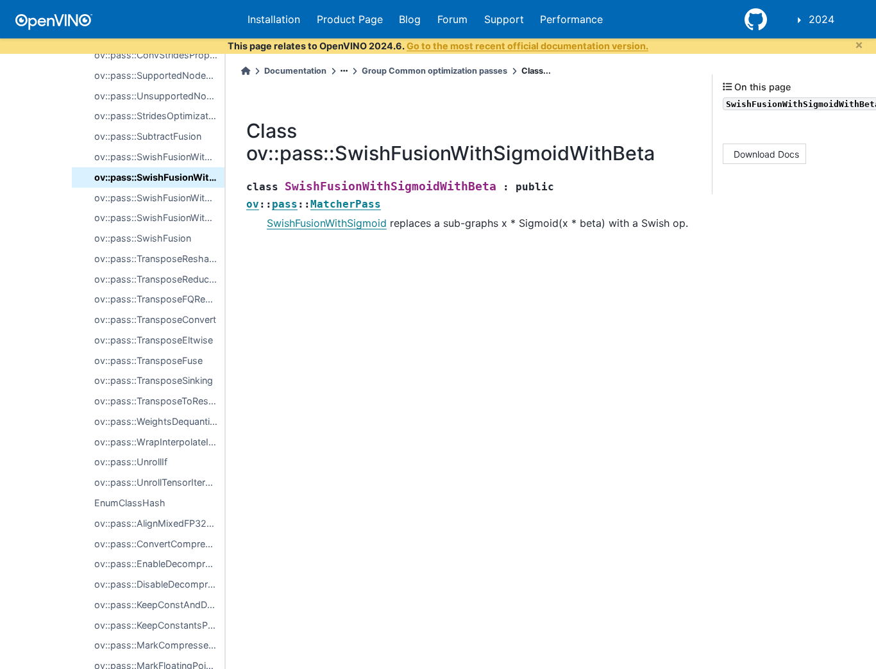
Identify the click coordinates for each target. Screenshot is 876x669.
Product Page (350, 19)
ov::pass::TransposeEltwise (153, 339)
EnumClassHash (129, 502)
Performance (571, 19)
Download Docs (766, 153)
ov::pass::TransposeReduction (159, 279)
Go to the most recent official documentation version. (527, 45)
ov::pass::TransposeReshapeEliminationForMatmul (159, 258)
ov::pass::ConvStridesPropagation (159, 54)
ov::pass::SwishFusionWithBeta (159, 197)
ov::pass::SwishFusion (142, 238)
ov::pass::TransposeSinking (153, 380)
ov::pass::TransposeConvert (155, 319)
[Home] (245, 71)
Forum (452, 19)
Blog (410, 19)
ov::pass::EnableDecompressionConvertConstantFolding (159, 563)
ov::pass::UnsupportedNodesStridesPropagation (159, 95)
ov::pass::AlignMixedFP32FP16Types (159, 523)
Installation (274, 19)
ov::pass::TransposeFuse (148, 360)
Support (504, 19)
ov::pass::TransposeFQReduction (159, 298)
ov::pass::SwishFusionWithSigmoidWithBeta (159, 177)
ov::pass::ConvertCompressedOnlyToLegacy (159, 543)
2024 (821, 19)
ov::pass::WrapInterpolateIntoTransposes (159, 441)
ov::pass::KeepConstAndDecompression (159, 604)
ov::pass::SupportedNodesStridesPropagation (159, 75)
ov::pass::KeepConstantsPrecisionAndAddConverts (159, 625)
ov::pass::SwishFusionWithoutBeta (159, 217)
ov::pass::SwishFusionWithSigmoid (159, 156)
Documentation (295, 71)
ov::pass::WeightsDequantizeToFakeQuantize (159, 421)
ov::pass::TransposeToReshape (159, 400)
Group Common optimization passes (434, 71)
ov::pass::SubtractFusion (147, 136)
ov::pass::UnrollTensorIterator (158, 482)
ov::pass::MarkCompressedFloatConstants (159, 645)
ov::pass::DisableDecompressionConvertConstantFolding (159, 584)
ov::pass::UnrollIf (130, 461)
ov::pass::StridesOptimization (157, 115)
